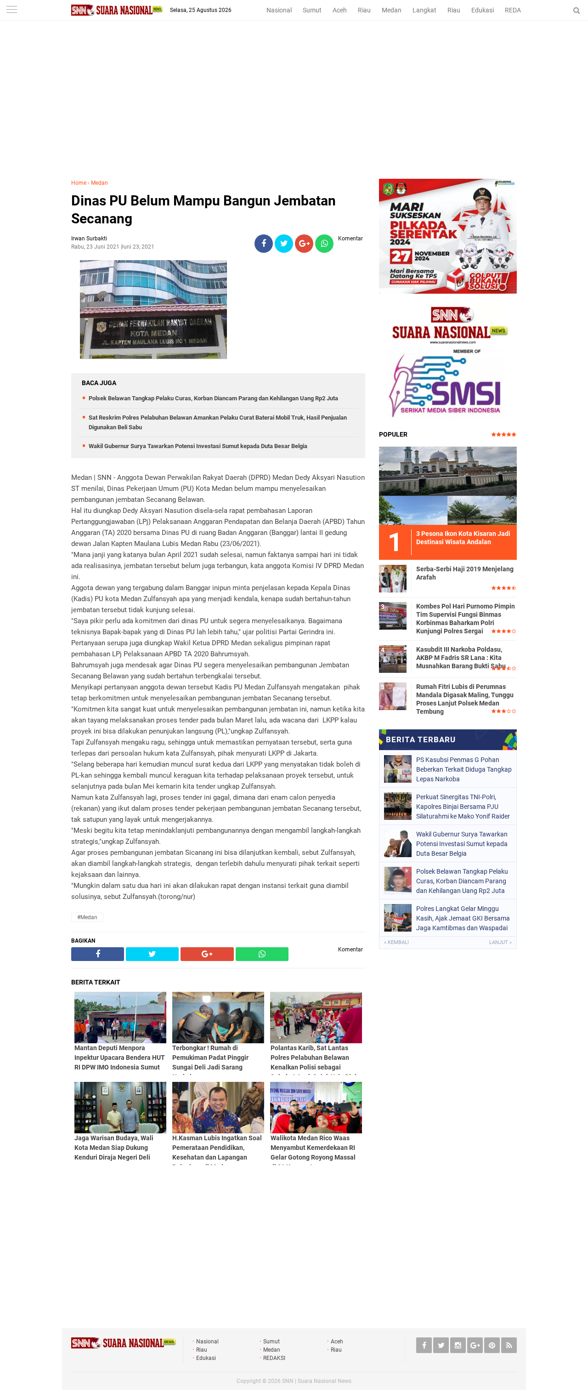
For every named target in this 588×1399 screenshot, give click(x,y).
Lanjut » (500, 942)
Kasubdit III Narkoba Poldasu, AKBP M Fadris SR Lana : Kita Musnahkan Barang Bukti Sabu (461, 658)
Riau (364, 10)
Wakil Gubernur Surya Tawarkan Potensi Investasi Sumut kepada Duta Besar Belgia (198, 446)
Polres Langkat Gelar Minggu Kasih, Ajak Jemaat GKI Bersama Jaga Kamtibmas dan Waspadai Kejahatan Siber (463, 918)
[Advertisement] (294, 109)
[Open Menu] (11, 10)
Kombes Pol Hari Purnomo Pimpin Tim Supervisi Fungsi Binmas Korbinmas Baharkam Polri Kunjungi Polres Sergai (465, 619)
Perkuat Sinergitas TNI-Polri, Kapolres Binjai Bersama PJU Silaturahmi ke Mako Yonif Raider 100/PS (463, 806)
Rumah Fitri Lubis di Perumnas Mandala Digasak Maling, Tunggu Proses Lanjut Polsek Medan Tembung (465, 699)
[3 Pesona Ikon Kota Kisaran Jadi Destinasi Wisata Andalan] (448, 484)
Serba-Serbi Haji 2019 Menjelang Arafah (465, 573)
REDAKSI (518, 10)
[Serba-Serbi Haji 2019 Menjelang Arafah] (393, 577)
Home (78, 183)
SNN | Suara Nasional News (316, 1381)
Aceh (340, 10)
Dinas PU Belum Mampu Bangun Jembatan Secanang (203, 210)
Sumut (312, 10)
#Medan (87, 917)
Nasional (279, 10)
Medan (391, 10)
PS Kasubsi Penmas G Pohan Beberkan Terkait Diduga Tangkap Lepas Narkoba (464, 769)
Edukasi (482, 10)
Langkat (424, 10)
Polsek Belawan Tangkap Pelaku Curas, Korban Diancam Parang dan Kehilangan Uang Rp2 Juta (213, 398)
